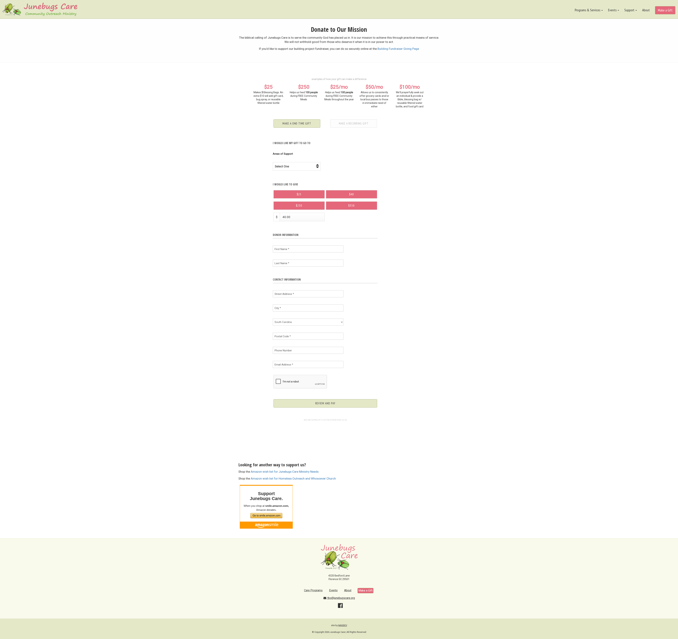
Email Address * (284, 364)
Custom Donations (331, 420)
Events (333, 590)
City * (278, 308)
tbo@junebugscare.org (341, 598)
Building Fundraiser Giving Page (398, 48)
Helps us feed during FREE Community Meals (304, 92)
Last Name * (282, 263)
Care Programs (313, 590)
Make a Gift (665, 10)
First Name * (282, 249)
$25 (299, 194)
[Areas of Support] (286, 154)
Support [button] (629, 10)
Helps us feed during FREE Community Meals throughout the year (339, 92)
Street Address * (284, 294)
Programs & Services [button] (588, 10)
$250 (299, 205)
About (646, 10)
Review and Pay (325, 403)
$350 (351, 205)
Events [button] (612, 10)
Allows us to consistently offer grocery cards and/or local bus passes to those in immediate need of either (374, 96)
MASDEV (342, 625)
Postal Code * (283, 336)
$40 (351, 194)
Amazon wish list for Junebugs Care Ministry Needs (285, 471)
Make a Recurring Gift (353, 123)
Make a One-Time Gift (296, 123)
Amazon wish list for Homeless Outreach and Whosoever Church (293, 478)
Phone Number (283, 350)
